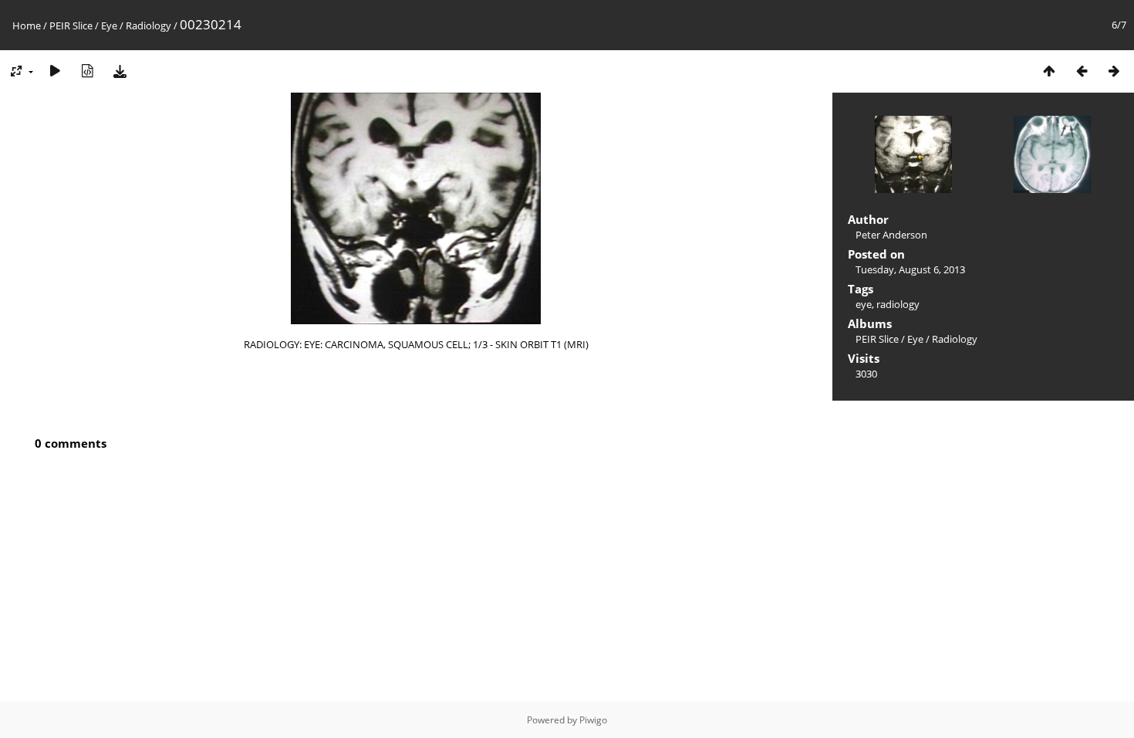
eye (864, 304)
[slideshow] (55, 71)
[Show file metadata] (87, 71)
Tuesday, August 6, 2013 (910, 269)
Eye (109, 25)
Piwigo (593, 719)
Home (26, 25)
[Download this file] (119, 71)
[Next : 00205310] (1114, 71)
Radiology (148, 25)
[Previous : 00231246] (1081, 71)
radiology (898, 304)
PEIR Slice (71, 25)
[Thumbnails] (1049, 71)
